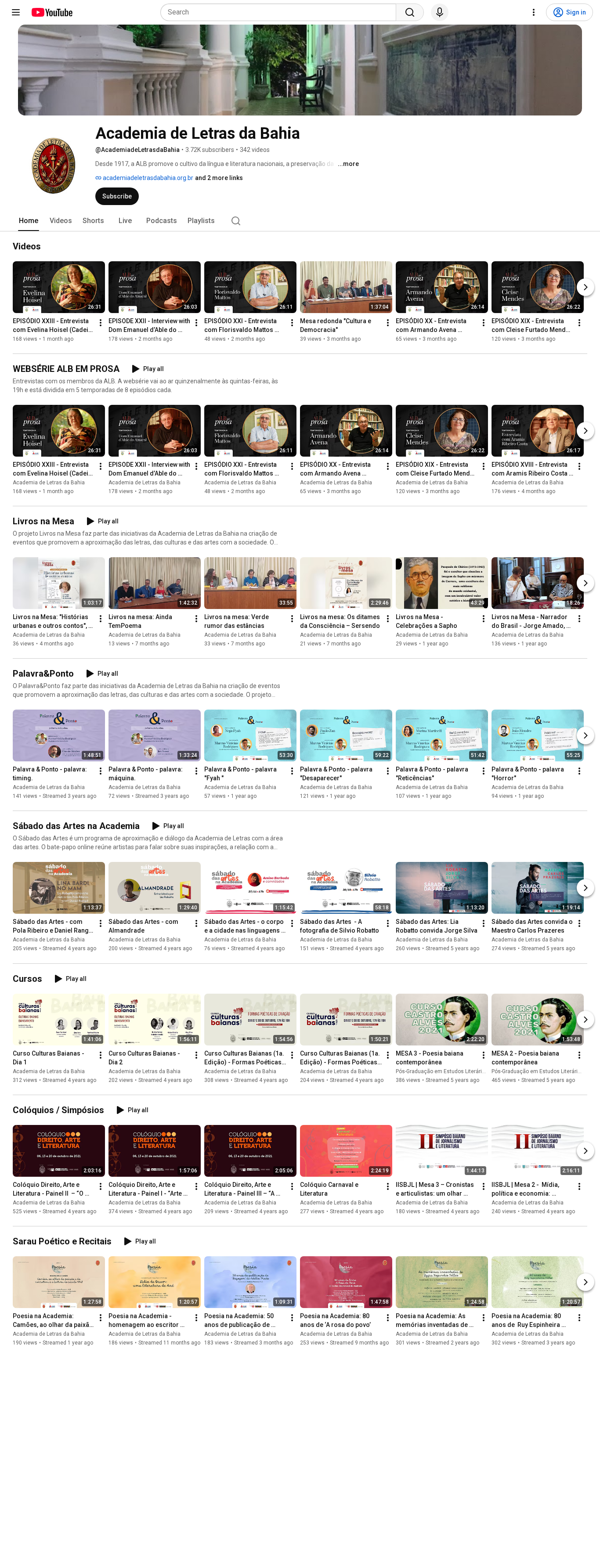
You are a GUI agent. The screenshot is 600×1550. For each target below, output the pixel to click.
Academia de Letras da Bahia (49, 482)
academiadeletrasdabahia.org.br (147, 177)
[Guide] (16, 12)
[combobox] (281, 12)
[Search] (410, 12)
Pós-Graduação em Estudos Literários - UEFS (450, 1071)
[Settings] (533, 12)
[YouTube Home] (52, 12)
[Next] (585, 287)
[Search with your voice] (439, 12)
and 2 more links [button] (219, 177)
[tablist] (300, 220)
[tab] (28, 220)
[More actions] (100, 323)
